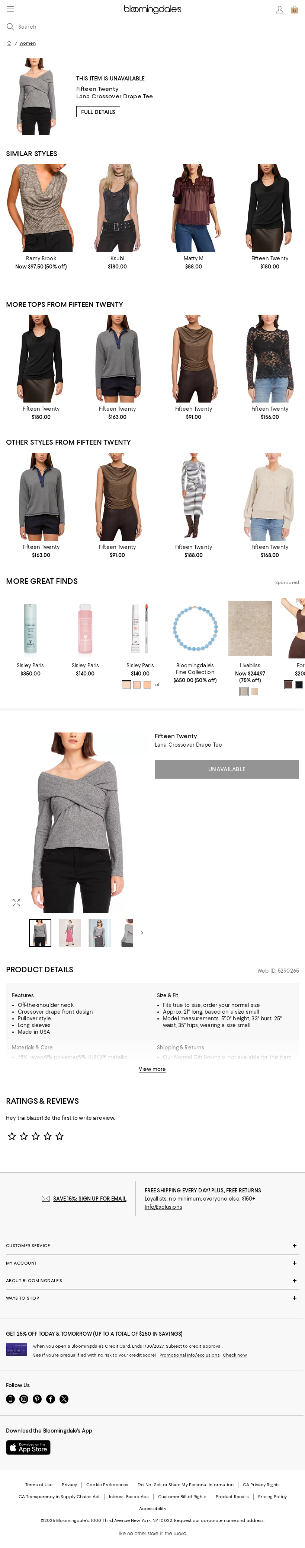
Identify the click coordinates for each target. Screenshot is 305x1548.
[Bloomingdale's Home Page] (153, 9)
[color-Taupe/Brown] (254, 691)
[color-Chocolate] (288, 685)
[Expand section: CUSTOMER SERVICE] (152, 1245)
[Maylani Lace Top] (270, 359)
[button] (78, 839)
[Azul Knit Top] (41, 208)
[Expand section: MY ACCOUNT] (152, 1263)
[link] (41, 262)
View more (152, 1069)
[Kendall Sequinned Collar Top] (117, 359)
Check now (235, 1355)
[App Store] (28, 1447)
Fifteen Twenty (97, 88)
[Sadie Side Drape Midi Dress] (193, 497)
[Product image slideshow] (78, 822)
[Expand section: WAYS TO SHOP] (152, 1298)
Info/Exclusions (163, 1207)
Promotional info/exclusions (190, 1355)
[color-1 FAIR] (126, 685)
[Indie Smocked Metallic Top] (193, 208)
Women (27, 43)
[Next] (142, 933)
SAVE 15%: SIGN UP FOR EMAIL (89, 1199)
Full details (98, 112)
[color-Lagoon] (299, 685)
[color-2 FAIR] (147, 685)
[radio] (126, 685)
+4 (156, 684)
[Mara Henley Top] (270, 497)
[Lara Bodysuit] (117, 208)
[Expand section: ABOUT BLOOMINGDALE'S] (152, 1280)
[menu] (10, 8)
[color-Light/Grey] (244, 691)
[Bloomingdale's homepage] (9, 43)
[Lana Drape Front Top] (270, 208)
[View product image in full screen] (16, 902)
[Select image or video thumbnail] (40, 933)
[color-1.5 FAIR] (137, 685)
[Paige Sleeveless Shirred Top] (193, 359)
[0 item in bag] (294, 9)
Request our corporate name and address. (219, 1520)
